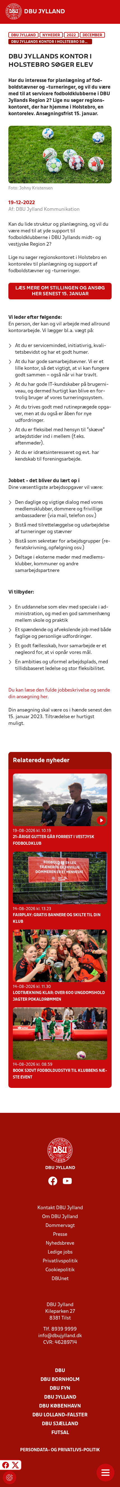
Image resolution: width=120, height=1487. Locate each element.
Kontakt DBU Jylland (60, 1208)
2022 (71, 35)
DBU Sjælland (60, 1424)
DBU (60, 1370)
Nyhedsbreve (60, 1243)
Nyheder (51, 35)
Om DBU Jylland (60, 1216)
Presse (60, 1234)
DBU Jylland (23, 35)
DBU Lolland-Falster (60, 1415)
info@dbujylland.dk (60, 1336)
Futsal (60, 1433)
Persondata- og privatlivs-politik (60, 1450)
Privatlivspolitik (60, 1261)
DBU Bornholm (60, 1379)
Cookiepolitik (60, 1270)
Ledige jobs (60, 1252)
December (92, 35)
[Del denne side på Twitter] (15, 1466)
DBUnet (60, 1279)
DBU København (60, 1406)
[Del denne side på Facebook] (5, 1466)
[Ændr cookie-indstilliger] (9, 1477)
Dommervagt (60, 1225)
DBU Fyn (60, 1388)
